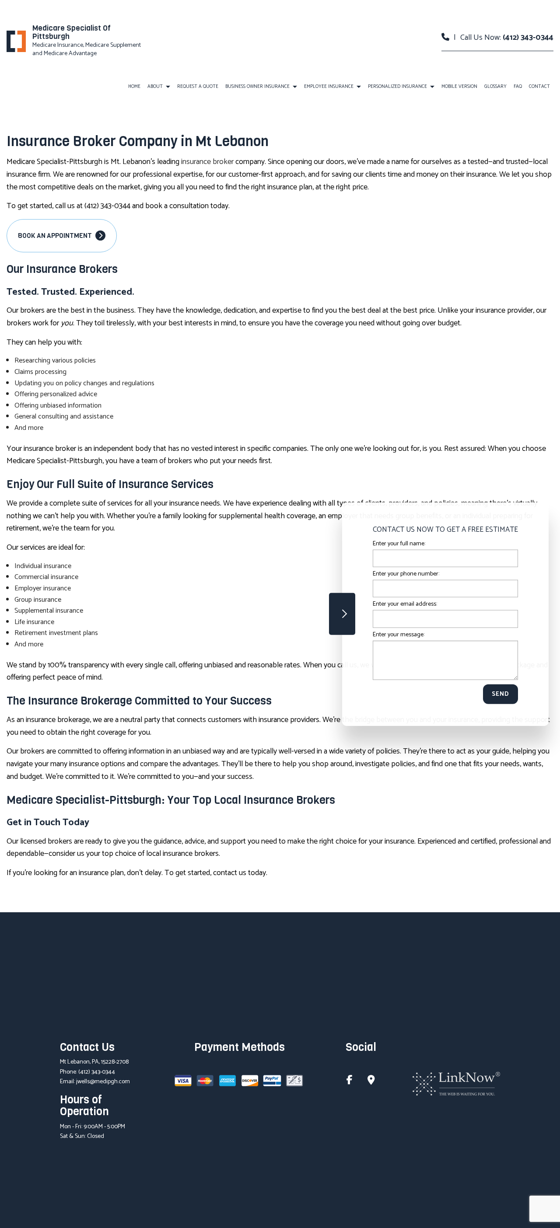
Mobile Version (459, 87)
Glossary (495, 87)
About (155, 87)
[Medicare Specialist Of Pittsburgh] (16, 41)
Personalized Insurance (397, 87)
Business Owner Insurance (257, 87)
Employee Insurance (329, 87)
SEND (500, 694)
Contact (539, 87)
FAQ (518, 87)
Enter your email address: (405, 604)
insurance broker (207, 161)
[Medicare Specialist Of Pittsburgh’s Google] (371, 1081)
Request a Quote (197, 87)
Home (134, 87)
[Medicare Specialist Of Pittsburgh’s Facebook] (349, 1081)
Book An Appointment (55, 235)
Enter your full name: (399, 543)
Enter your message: (398, 634)
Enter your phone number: (406, 574)
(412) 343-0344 (528, 37)
